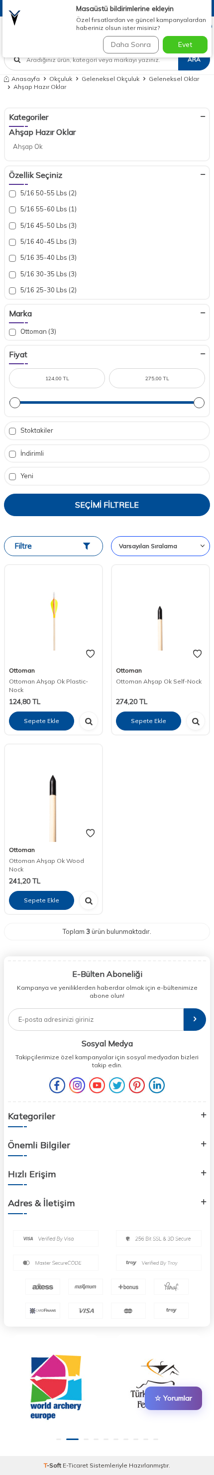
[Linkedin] (157, 1085)
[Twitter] (117, 1085)
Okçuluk (60, 78)
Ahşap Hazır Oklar (42, 132)
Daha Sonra (131, 44)
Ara (194, 59)
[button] (58, 1439)
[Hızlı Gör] (88, 721)
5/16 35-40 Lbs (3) (48, 257)
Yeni (26, 476)
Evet (185, 44)
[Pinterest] (137, 1085)
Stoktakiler (36, 430)
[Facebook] (57, 1085)
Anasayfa (25, 78)
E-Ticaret (75, 1465)
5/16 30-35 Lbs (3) (48, 274)
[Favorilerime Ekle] (90, 654)
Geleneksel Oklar (174, 78)
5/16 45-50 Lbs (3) (48, 225)
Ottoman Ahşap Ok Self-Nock (159, 681)
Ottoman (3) (37, 331)
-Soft (53, 1465)
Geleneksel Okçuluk (110, 78)
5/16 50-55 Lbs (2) (48, 193)
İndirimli (31, 453)
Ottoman (22, 670)
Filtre (23, 546)
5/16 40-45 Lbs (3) (48, 241)
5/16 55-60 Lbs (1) (48, 209)
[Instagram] (77, 1085)
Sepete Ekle (41, 721)
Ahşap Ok (28, 146)
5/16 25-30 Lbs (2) (48, 290)
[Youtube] (97, 1085)
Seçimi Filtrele (107, 505)
